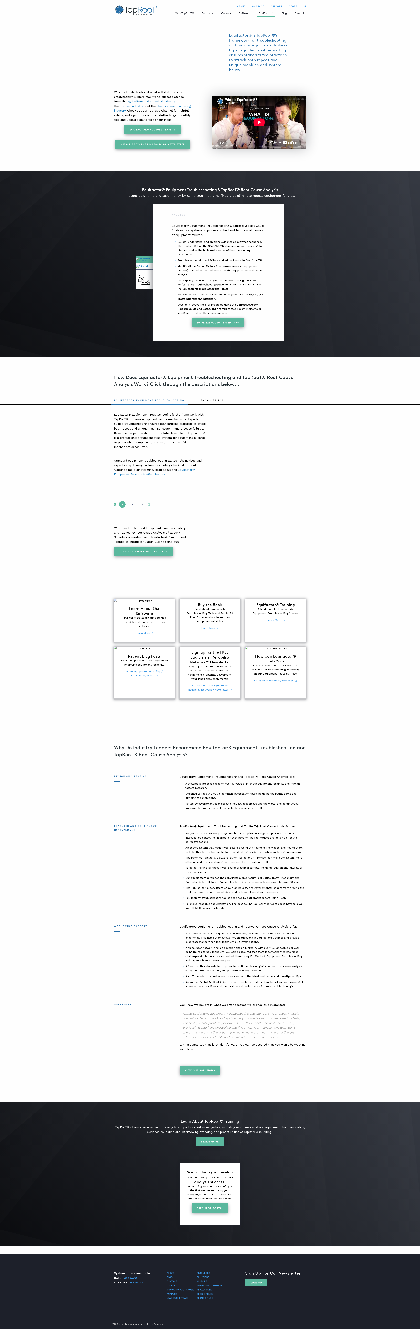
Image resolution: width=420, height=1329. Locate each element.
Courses (226, 13)
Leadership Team (177, 1298)
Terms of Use (205, 1298)
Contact (258, 6)
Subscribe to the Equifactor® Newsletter (152, 144)
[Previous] (115, 504)
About (241, 6)
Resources (203, 1273)
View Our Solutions (200, 1070)
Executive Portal (210, 1208)
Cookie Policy (205, 1294)
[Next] (149, 504)
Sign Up (256, 1282)
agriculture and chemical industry (151, 101)
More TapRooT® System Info (218, 322)
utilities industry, (132, 106)
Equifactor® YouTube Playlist (153, 129)
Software (244, 13)
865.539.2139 (131, 1278)
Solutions (207, 13)
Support (276, 6)
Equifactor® (265, 13)
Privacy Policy (205, 1289)
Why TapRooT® (184, 13)
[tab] (144, 259)
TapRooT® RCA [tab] (212, 400)
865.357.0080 (137, 1282)
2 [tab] (132, 504)
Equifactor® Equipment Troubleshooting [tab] (149, 400)
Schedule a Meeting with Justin (143, 551)
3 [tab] (142, 504)
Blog (284, 13)
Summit (300, 13)
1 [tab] (122, 504)
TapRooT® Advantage (210, 1285)
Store (293, 6)
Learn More (142, 633)
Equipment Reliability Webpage (274, 680)
